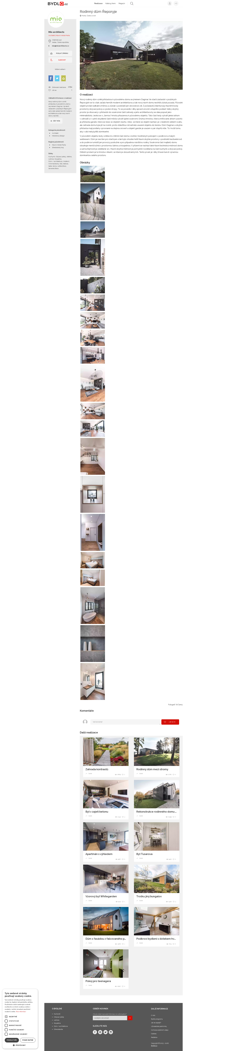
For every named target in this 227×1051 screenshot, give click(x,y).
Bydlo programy (157, 1019)
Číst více (56, 121)
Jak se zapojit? (156, 1023)
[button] (20, 1045)
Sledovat (62, 60)
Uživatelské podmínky (159, 1026)
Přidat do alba (101, 178)
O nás (153, 1015)
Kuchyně (57, 1014)
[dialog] (20, 1019)
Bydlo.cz (154, 1046)
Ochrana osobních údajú (159, 1030)
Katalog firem (110, 3)
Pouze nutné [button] (27, 1040)
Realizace (98, 3)
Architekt (55, 133)
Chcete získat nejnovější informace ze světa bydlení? (110, 1014)
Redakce (154, 1037)
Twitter (57, 78)
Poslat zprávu (62, 53)
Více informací (21, 1012)
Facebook (50, 78)
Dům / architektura (61, 1026)
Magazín (122, 3)
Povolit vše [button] (12, 1040)
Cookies (153, 1034)
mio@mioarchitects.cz (60, 46)
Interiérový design (58, 136)
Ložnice (56, 1020)
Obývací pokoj (59, 1017)
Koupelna (57, 1023)
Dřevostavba (58, 1029)
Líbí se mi (172, 722)
